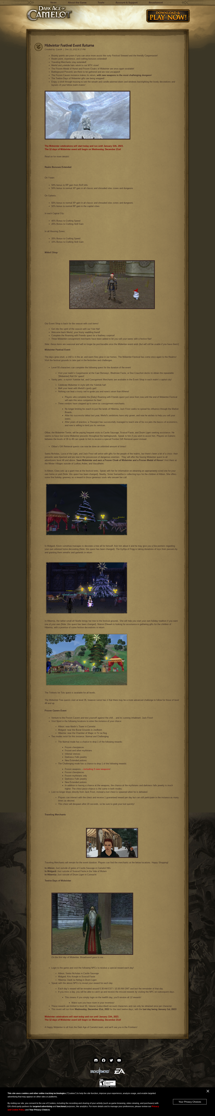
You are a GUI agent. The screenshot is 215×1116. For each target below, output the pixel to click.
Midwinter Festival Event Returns (69, 45)
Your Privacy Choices (190, 1101)
